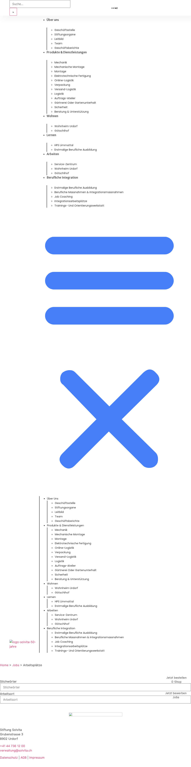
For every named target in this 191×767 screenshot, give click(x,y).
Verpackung (62, 85)
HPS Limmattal (63, 145)
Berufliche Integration (62, 177)
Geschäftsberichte (66, 48)
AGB (23, 757)
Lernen (51, 135)
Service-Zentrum (65, 164)
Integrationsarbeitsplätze (70, 201)
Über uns (53, 20)
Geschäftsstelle (64, 30)
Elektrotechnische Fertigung (72, 76)
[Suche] (13, 12)
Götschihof (61, 131)
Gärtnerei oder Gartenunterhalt (75, 103)
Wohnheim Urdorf (66, 126)
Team (58, 43)
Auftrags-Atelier (64, 98)
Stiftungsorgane (65, 34)
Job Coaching (63, 197)
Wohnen (52, 116)
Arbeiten (53, 154)
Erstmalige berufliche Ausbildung (75, 150)
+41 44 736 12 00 (12, 746)
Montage (60, 71)
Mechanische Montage (69, 67)
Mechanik (60, 62)
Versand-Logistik (65, 89)
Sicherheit (61, 107)
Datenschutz (9, 757)
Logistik (59, 94)
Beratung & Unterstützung (71, 112)
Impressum (37, 757)
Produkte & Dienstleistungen (67, 52)
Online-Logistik (64, 80)
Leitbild (58, 39)
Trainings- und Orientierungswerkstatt (79, 205)
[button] (109, 349)
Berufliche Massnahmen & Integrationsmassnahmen (88, 192)
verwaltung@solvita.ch (16, 750)
